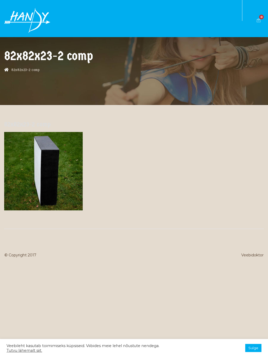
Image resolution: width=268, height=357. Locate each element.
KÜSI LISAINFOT (239, 5)
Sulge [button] (253, 348)
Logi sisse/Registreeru (252, 10)
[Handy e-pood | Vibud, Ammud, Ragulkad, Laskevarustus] (27, 20)
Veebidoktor (252, 255)
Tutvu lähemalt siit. (24, 350)
